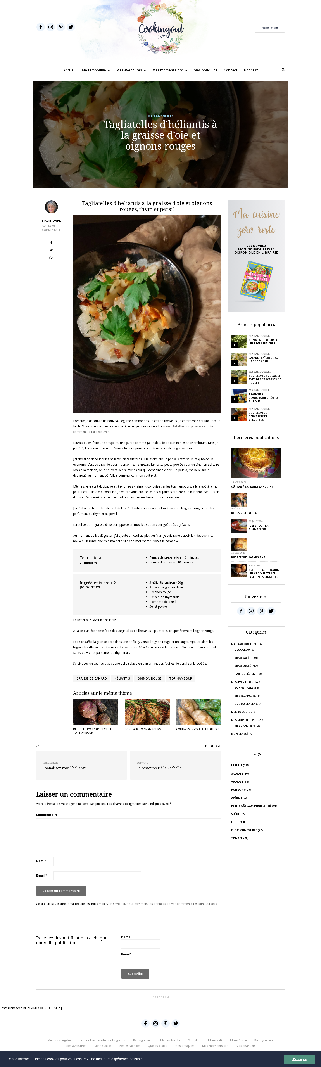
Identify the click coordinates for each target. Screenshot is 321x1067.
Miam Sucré (243, 666)
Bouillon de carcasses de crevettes (258, 416)
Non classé (239, 734)
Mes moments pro (167, 70)
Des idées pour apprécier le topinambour (93, 730)
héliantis (122, 678)
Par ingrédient (246, 674)
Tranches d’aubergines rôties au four (263, 398)
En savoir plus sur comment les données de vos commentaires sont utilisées (163, 904)
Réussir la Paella (244, 513)
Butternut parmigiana (248, 557)
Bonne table (244, 688)
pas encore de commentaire (51, 228)
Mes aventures (129, 70)
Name (126, 937)
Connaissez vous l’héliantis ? (197, 729)
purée (129, 443)
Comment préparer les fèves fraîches (263, 341)
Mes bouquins (205, 70)
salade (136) (240, 773)
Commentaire (47, 815)
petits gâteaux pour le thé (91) (254, 806)
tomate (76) (239, 838)
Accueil (69, 70)
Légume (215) (240, 765)
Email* (126, 954)
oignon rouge (150, 678)
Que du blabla (245, 704)
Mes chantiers (245, 726)
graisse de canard (91, 678)
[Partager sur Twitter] (51, 251)
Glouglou (242, 650)
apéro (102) (239, 798)
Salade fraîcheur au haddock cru (264, 359)
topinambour (180, 678)
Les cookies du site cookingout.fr (102, 1040)
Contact (231, 70)
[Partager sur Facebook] (51, 243)
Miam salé (242, 658)
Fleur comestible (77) (247, 830)
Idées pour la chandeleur (258, 527)
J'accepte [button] (299, 1059)
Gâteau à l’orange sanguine (252, 487)
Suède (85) (238, 814)
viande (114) (240, 781)
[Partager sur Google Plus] (51, 258)
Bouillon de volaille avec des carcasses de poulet (265, 379)
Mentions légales (59, 1040)
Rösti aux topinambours (143, 729)
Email (41, 875)
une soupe (107, 443)
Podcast (251, 70)
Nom (41, 861)
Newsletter (269, 28)
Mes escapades (245, 696)
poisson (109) (241, 790)
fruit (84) (238, 822)
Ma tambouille (94, 70)
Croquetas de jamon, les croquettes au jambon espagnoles (264, 573)
